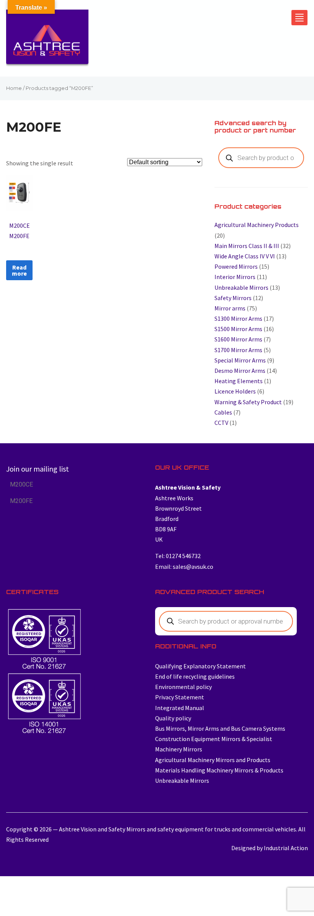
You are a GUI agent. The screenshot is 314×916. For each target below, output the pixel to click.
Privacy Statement (179, 697)
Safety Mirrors (233, 298)
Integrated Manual (179, 708)
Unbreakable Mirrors (241, 287)
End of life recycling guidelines (195, 676)
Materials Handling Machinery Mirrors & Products (219, 770)
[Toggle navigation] (299, 18)
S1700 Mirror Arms (238, 350)
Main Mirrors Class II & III (246, 246)
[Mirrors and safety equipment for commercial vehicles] (47, 40)
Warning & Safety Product (248, 402)
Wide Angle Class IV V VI (244, 256)
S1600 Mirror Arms (238, 339)
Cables (223, 412)
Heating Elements (238, 381)
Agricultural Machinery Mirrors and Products (212, 760)
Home (14, 88)
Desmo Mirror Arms (239, 370)
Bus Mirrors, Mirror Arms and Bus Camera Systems (220, 728)
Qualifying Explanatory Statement (200, 666)
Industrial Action (286, 848)
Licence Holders (235, 391)
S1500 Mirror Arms (238, 329)
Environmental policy (183, 687)
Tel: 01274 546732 (178, 556)
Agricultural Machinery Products (256, 225)
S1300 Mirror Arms (238, 318)
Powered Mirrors (236, 266)
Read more (19, 270)
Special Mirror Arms (240, 360)
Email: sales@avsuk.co (184, 566)
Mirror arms (229, 308)
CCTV (221, 422)
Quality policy (173, 718)
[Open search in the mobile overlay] (261, 158)
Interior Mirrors (234, 277)
